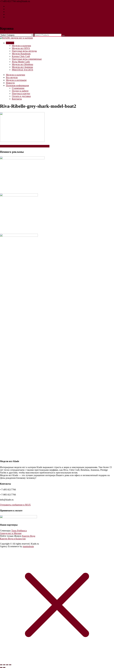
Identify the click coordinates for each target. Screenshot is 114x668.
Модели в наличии (21, 45)
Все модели (12, 77)
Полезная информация (17, 85)
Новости (10, 83)
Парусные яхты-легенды (24, 51)
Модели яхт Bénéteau (22, 64)
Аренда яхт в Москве (11, 533)
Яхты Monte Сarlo (21, 61)
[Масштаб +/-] (1, 664)
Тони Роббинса (19, 530)
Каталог (10, 43)
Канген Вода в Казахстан (13, 538)
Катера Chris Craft (21, 56)
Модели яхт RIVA (21, 48)
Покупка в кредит (21, 93)
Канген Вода (28, 536)
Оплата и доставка (21, 96)
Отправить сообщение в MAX (15, 504)
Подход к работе (20, 91)
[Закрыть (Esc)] (10, 664)
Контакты (17, 99)
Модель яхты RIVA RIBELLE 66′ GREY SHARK (24, 146)
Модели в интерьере (16, 80)
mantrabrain (28, 546)
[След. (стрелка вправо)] (4, 667)
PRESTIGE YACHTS (22, 69)
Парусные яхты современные (27, 59)
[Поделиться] (7, 664)
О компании (18, 88)
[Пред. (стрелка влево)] (1, 667)
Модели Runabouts (21, 53)
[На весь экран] (4, 664)
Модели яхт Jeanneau (22, 67)
